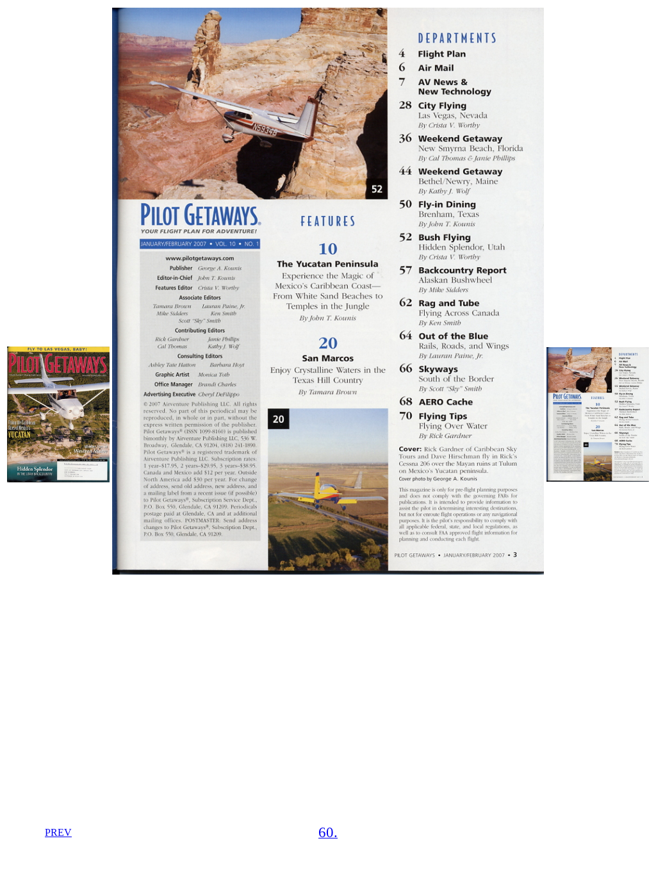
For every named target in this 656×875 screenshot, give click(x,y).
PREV (58, 832)
